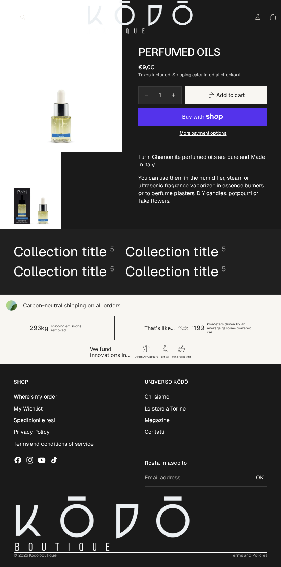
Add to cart (230, 95)
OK (260, 477)
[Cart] (272, 17)
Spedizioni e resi (34, 420)
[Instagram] (30, 460)
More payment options (203, 133)
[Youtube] (42, 460)
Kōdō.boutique (43, 555)
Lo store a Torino (165, 408)
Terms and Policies (249, 555)
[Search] (22, 17)
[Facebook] (18, 460)
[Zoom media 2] (30, 190)
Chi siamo (157, 396)
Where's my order (35, 396)
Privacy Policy (32, 432)
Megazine (157, 420)
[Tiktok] (54, 460)
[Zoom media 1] (61, 76)
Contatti (154, 432)
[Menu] (8, 17)
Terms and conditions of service (54, 444)
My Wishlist (28, 408)
